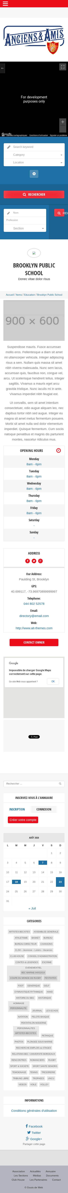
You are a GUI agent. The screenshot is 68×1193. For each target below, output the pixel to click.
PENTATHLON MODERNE (33, 1023)
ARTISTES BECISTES (19, 932)
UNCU (51, 1078)
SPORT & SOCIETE (19, 1066)
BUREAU (48, 938)
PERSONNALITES (26, 1028)
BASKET (36, 938)
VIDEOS (23, 1084)
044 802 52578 (34, 603)
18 (16, 881)
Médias (37, 1175)
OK (53, 681)
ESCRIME (47, 962)
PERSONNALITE (18, 1008)
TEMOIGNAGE (19, 1072)
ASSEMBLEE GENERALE (46, 932)
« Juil (32, 908)
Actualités (35, 1171)
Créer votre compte (23, 820)
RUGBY (52, 1060)
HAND (50, 992)
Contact (56, 1179)
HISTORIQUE (44, 998)
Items (19, 294)
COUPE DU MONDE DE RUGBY (25, 978)
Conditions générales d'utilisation (34, 1111)
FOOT (21, 986)
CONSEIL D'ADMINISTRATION (42, 956)
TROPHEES (38, 1078)
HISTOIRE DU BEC (25, 998)
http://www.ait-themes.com (34, 628)
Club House (18, 1179)
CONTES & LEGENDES (27, 962)
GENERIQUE (33, 986)
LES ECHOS (52, 1011)
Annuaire (51, 1171)
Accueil (10, 294)
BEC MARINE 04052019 (33, 972)
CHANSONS (46, 944)
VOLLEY (44, 1084)
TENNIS (34, 1072)
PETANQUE (47, 1035)
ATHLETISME (21, 938)
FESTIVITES (50, 978)
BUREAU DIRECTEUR (26, 944)
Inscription (17, 809)
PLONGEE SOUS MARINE (39, 1042)
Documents (52, 1175)
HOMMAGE (18, 1003)
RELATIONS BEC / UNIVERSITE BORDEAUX (33, 1054)
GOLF (46, 986)
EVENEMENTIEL (33, 968)
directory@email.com (34, 616)
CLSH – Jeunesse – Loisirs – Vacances (33, 950)
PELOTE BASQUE (40, 1017)
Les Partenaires (38, 1179)
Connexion (43, 809)
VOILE (33, 1084)
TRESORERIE (48, 1072)
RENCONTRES (19, 1060)
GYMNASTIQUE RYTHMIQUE (28, 992)
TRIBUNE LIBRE (21, 1078)
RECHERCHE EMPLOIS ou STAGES (33, 1048)
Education (29, 294)
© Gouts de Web (34, 1187)
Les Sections (21, 1175)
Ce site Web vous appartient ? (23, 681)
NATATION (23, 1017)
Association (18, 1171)
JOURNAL (37, 1011)
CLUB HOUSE (17, 956)
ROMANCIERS (37, 1060)
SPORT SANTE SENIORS (45, 1066)
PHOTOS (19, 1042)
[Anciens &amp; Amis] (34, 40)
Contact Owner (34, 642)
